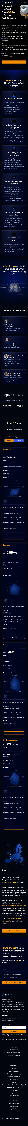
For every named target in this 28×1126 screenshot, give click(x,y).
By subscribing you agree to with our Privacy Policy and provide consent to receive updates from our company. (14, 1035)
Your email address (6, 967)
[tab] (9, 440)
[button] (25, 2)
